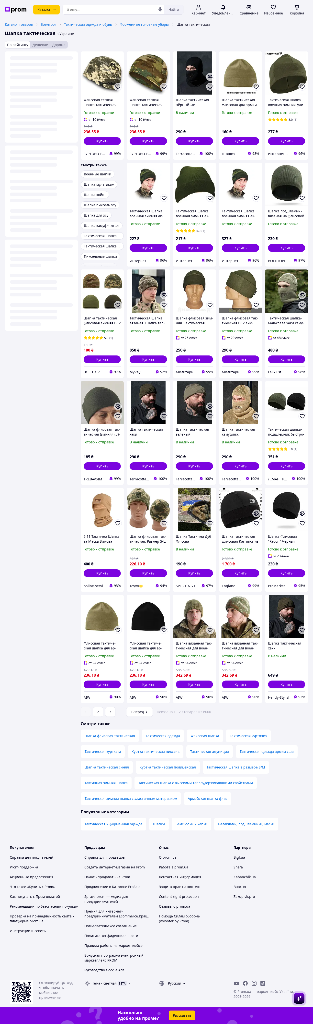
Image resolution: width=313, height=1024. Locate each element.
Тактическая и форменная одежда (113, 824)
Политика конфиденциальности (111, 935)
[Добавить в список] (118, 87)
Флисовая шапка (205, 735)
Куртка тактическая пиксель (155, 751)
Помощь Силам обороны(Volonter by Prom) (180, 918)
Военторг (48, 24)
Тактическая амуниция (209, 751)
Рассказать (182, 1015)
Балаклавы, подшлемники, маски (246, 824)
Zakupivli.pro (244, 896)
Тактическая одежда (163, 735)
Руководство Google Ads (104, 970)
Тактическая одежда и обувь (88, 24)
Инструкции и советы (28, 930)
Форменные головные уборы (144, 24)
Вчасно (240, 886)
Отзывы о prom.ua (174, 906)
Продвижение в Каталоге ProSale (112, 886)
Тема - (104, 983)
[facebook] (245, 983)
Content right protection (179, 896)
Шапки (159, 824)
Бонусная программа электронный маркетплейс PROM (114, 958)
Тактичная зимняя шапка (106, 782)
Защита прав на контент (180, 886)
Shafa (238, 867)
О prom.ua (168, 857)
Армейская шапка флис (207, 798)
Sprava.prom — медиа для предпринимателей (106, 899)
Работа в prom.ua (173, 867)
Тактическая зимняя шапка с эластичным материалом (131, 798)
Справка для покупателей (31, 857)
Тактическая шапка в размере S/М (236, 767)
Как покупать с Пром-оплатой (35, 896)
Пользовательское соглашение (110, 926)
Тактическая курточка (248, 735)
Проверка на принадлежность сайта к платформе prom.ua (42, 918)
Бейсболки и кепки (191, 824)
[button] (102, 141)
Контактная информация (180, 877)
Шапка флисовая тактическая (110, 735)
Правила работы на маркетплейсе (113, 945)
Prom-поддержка (24, 867)
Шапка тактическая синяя (107, 767)
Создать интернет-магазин (107, 867)
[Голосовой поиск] (160, 9)
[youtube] (236, 983)
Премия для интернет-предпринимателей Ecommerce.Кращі (116, 913)
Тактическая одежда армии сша (267, 751)
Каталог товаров (19, 24)
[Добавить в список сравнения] (210, 77)
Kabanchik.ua (245, 877)
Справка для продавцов (104, 857)
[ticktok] (263, 983)
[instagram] (254, 983)
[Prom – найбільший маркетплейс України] (15, 10)
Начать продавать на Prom (107, 877)
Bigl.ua (239, 857)
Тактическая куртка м (103, 751)
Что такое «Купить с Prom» (32, 886)
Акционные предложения (31, 877)
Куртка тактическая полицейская (168, 767)
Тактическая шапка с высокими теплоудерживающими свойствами (195, 782)
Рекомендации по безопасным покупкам (44, 906)
